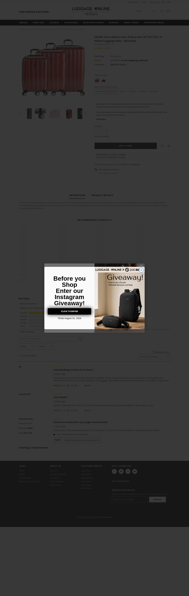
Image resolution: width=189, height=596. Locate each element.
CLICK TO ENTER (69, 311)
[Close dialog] (141, 270)
